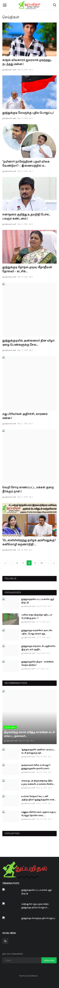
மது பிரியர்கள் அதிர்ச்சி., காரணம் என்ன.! (25, 416)
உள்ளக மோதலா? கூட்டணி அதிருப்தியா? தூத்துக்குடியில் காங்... (38, 798)
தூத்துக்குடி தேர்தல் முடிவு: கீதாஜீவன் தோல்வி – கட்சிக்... (27, 269)
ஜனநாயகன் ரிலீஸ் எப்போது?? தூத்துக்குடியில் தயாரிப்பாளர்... (35, 767)
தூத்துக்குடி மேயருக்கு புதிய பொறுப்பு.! (28, 113)
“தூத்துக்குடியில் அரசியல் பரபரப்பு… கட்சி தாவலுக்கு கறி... (38, 751)
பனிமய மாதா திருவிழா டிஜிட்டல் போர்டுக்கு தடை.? (36, 616)
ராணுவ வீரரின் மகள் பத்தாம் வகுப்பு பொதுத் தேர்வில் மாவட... (38, 814)
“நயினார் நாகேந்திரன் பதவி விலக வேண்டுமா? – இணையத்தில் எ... (26, 163)
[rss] (5, 941)
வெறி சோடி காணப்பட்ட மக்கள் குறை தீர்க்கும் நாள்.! (28, 489)
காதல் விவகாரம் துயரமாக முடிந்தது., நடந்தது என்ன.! (27, 62)
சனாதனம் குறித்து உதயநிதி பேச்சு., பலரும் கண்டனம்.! (26, 216)
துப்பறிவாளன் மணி (9, 69)
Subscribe (49, 960)
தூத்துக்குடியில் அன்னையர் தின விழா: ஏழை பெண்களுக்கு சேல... (28, 343)
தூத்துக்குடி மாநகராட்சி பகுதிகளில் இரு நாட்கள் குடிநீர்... (38, 648)
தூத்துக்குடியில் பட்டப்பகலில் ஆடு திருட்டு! (37, 601)
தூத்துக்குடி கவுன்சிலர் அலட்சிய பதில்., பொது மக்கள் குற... (36, 632)
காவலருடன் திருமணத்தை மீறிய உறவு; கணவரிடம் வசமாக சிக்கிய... (38, 782)
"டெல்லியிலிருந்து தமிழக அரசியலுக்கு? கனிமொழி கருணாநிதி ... (29, 542)
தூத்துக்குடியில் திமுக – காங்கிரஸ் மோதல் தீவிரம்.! (37, 663)
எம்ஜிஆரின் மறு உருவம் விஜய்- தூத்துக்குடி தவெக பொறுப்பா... (35, 906)
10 (41, 562)
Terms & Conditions (28, 975)
